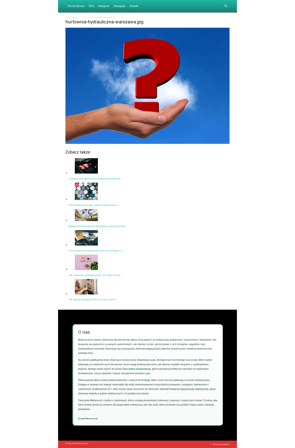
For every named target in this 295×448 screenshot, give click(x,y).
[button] (226, 6)
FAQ (91, 6)
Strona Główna (76, 6)
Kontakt (134, 6)
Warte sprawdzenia (221, 444)
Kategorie (103, 6)
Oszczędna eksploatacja (136, 369)
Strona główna (71, 17)
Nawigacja (119, 6)
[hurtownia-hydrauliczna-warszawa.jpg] (147, 143)
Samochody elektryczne (194, 389)
